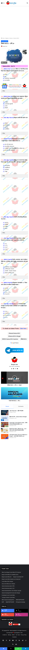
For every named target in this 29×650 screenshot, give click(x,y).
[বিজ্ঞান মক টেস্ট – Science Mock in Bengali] (4, 418)
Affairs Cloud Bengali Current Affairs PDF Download (11, 572)
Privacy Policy (24, 634)
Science (11, 38)
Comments (20, 406)
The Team (18, 634)
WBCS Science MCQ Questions (10, 339)
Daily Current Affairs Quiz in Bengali (8, 583)
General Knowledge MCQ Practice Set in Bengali (11, 592)
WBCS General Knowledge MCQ (8, 599)
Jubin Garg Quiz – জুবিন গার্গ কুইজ (16, 410)
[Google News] (14, 342)
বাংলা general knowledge (20, 602)
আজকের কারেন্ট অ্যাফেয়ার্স (20, 599)
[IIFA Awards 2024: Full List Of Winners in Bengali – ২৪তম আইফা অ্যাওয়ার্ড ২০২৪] (4, 436)
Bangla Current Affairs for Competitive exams (10, 574)
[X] (15, 368)
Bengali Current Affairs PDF (18, 576)
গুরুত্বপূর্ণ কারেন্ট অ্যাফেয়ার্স (10, 602)
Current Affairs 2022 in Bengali (7, 581)
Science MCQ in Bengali (14, 336)
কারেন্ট (3, 602)
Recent (7, 406)
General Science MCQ (14, 333)
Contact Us (4, 634)
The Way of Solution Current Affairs (8, 597)
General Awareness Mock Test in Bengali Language (11, 590)
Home (3, 38)
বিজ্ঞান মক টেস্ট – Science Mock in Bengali (18, 416)
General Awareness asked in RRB (8, 586)
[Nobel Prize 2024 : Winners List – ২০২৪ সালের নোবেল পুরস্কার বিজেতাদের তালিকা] (4, 430)
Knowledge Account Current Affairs (8, 595)
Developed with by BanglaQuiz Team (14, 632)
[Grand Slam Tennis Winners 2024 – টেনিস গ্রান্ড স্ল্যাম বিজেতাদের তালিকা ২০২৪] (4, 424)
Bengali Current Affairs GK (6, 576)
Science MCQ (16, 38)
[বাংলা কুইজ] (11, 3)
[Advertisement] (14, 21)
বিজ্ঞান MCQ (24, 339)
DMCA (13, 634)
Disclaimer (14, 637)
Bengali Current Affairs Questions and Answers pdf (11, 579)
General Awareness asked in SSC (8, 588)
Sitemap (9, 634)
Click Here (23, 328)
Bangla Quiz (5, 46)
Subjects (7, 38)
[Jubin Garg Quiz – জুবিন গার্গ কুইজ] (4, 412)
